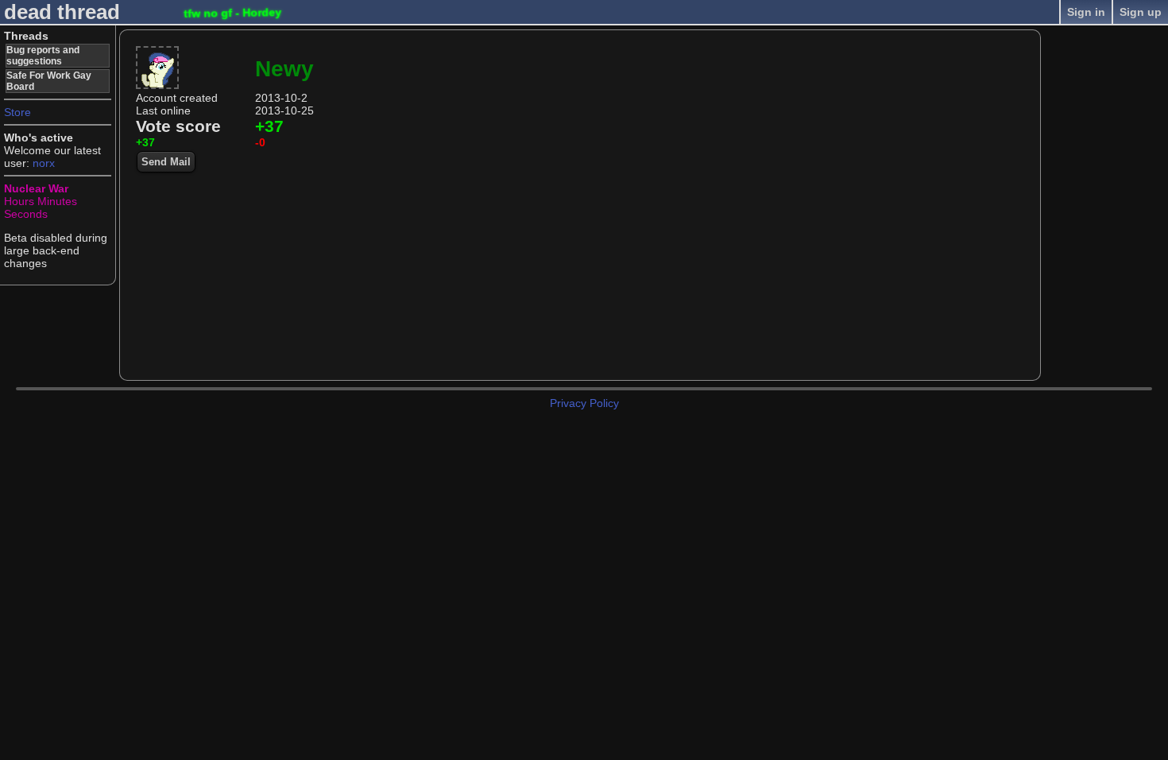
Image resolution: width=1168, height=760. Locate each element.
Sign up (1141, 12)
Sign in (1086, 12)
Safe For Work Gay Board (48, 81)
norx (44, 163)
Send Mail (166, 162)
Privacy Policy (584, 403)
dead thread (62, 12)
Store (17, 112)
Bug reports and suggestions (42, 56)
